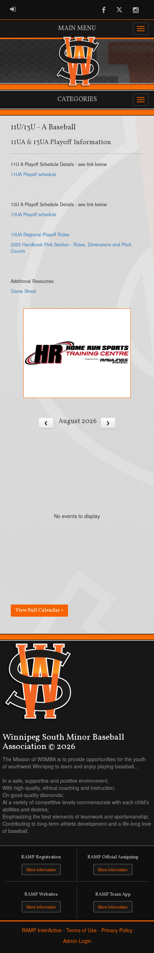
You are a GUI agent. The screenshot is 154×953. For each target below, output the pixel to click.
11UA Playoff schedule (33, 174)
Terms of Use (81, 930)
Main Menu (77, 28)
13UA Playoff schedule (33, 214)
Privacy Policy (117, 930)
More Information (41, 869)
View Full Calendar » (39, 610)
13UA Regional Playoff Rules (40, 234)
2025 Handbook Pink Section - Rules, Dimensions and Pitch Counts (71, 247)
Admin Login (77, 940)
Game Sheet (23, 291)
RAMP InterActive (42, 930)
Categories (77, 99)
